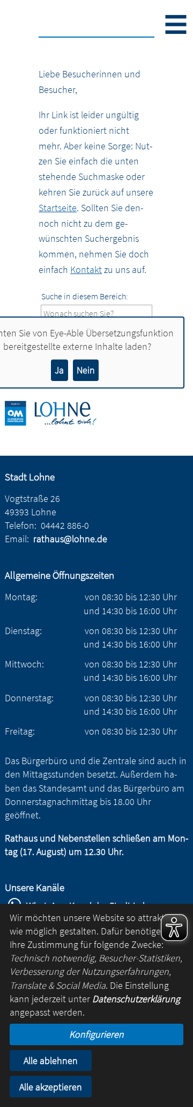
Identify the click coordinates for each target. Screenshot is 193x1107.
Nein (86, 370)
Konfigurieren (96, 1034)
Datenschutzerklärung (136, 999)
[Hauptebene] (58, 422)
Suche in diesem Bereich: (84, 296)
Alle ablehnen (51, 1060)
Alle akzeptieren (50, 1087)
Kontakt (86, 269)
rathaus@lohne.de (70, 539)
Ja (59, 370)
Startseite (58, 208)
